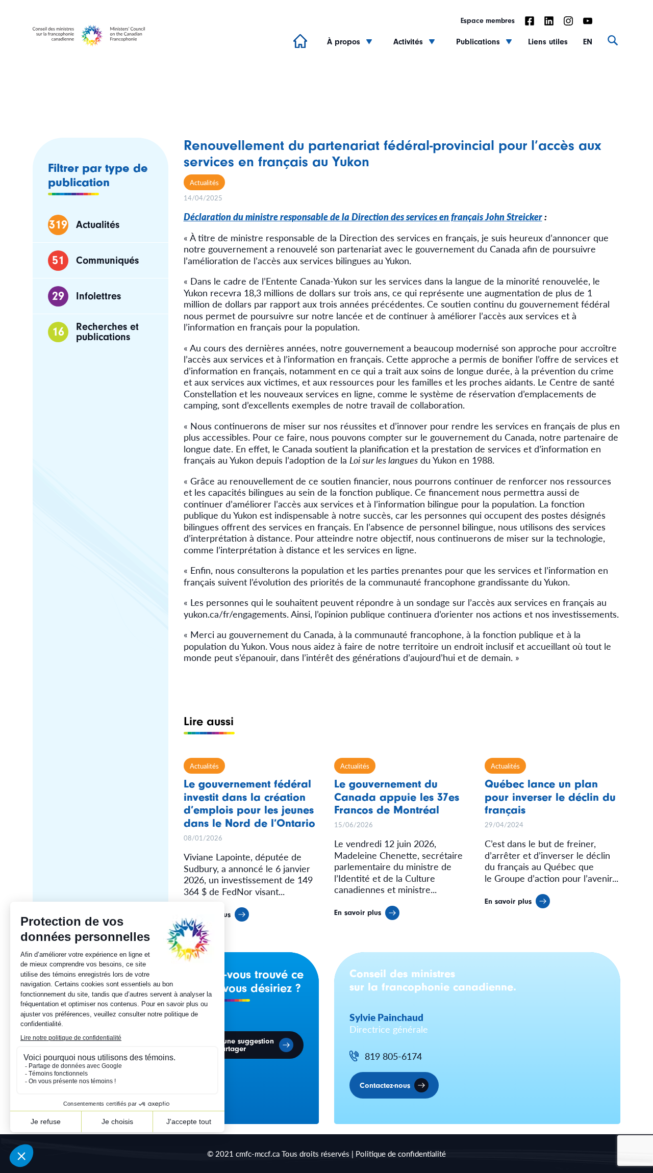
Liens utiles (548, 41)
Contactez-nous (385, 1085)
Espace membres (488, 20)
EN (587, 41)
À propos (343, 41)
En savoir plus (357, 912)
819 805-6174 (393, 1056)
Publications (478, 41)
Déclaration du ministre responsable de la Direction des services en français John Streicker (363, 216)
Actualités (204, 182)
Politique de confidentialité (401, 1153)
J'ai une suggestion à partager (241, 1045)
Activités (408, 41)
